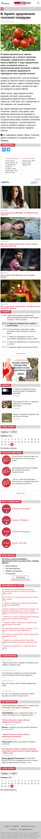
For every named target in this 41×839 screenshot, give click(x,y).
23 (35, 442)
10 (32, 439)
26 (5, 444)
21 (28, 442)
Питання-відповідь (12, 453)
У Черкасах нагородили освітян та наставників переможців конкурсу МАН (22, 338)
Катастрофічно (11, 566)
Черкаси (6, 3)
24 (38, 442)
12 (38, 439)
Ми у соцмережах (11, 502)
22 (32, 442)
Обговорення (9, 702)
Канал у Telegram (20, 520)
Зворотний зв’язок (28, 826)
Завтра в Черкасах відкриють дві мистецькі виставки (26, 415)
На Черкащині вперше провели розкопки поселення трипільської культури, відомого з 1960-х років (19, 591)
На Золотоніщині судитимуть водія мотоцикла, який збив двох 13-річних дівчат (21, 331)
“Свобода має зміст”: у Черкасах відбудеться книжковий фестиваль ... (26, 404)
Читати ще (20, 493)
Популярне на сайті (12, 586)
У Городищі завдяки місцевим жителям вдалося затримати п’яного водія (22, 348)
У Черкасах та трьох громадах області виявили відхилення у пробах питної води (20, 618)
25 (2, 444)
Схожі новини (9, 656)
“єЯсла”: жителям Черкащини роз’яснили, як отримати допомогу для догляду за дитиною (25, 481)
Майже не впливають (14, 571)
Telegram (4, 140)
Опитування (8, 555)
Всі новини (20, 353)
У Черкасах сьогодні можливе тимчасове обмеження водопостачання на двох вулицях (19, 641)
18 (18, 442)
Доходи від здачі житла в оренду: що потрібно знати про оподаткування (25, 470)
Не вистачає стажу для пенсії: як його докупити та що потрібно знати (25, 458)
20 (25, 442)
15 (9, 442)
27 (9, 444)
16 (12, 442)
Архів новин (8, 427)
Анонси (6, 385)
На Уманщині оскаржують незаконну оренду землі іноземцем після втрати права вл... (19, 674)
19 (22, 442)
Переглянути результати (20, 580)
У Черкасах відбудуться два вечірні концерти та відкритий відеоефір (24, 391)
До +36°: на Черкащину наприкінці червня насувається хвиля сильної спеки (18, 695)
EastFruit (13, 63)
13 (2, 442)
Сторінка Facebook (21, 508)
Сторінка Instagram (21, 531)
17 (15, 442)
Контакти (13, 829)
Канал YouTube (19, 543)
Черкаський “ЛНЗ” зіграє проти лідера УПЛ (28, 163)
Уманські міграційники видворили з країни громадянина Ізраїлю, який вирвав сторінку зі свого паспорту (23, 317)
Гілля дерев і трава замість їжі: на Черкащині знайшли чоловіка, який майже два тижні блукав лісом (11, 166)
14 (5, 442)
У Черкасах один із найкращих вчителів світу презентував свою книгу (19, 623)
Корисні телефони (12, 826)
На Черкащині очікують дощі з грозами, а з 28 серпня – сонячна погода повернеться (19, 629)
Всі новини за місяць (9, 448)
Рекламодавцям (25, 829)
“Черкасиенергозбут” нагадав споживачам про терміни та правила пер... (20, 664)
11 (35, 439)
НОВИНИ (6, 312)
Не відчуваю (10, 573)
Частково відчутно (13, 568)
